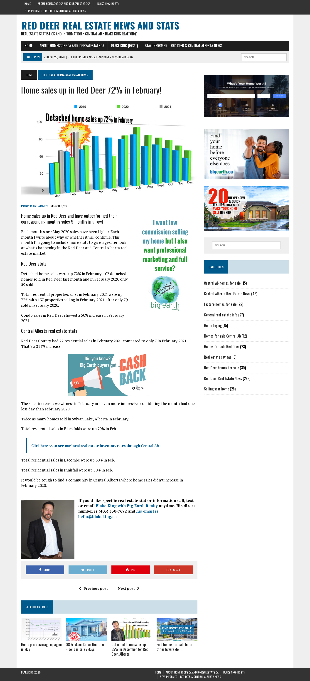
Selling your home (216, 389)
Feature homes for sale (220, 304)
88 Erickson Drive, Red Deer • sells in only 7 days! (85, 647)
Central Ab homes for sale (222, 283)
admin (43, 206)
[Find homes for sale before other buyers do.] (177, 638)
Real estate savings (217, 357)
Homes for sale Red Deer (221, 346)
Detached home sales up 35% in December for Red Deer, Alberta (129, 649)
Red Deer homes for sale (221, 367)
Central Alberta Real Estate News (227, 293)
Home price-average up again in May (41, 647)
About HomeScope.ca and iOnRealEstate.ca (64, 3)
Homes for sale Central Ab (222, 336)
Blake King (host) (108, 3)
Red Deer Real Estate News (223, 378)
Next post (126, 588)
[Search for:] (246, 245)
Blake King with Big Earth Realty (127, 505)
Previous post (96, 588)
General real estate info (220, 315)
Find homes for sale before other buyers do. (175, 647)
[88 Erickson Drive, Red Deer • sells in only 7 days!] (86, 638)
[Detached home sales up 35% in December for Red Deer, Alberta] (131, 638)
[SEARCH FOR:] (264, 56)
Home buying (213, 325)
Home (28, 3)
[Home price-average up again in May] (41, 638)
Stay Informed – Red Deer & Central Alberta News (55, 11)
